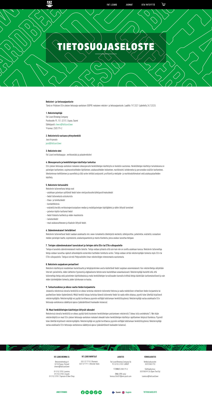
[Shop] (163, 4)
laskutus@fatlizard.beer (150, 376)
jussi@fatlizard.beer (53, 143)
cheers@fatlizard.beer (64, 124)
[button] (115, 5)
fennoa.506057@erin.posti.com (120, 376)
